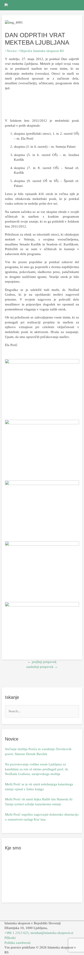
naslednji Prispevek (42, 667)
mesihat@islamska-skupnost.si (51, 933)
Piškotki (10, 938)
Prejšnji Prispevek (42, 662)
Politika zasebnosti (17, 942)
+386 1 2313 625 (16, 933)
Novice (12, 51)
